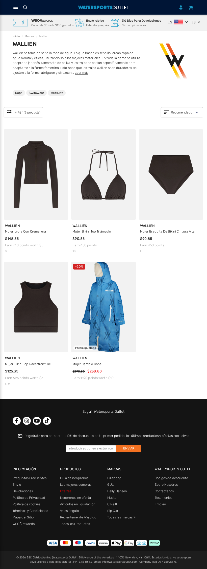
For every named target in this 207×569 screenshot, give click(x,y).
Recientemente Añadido (78, 517)
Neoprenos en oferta (75, 498)
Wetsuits (56, 93)
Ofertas (65, 491)
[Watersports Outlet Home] (103, 7)
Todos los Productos (75, 524)
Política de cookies (26, 504)
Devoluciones (23, 491)
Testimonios (163, 498)
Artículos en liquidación (77, 504)
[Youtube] (37, 421)
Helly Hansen (117, 491)
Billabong (114, 478)
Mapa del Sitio (23, 517)
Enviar (128, 448)
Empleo (160, 504)
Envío (17, 484)
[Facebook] (17, 421)
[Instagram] (27, 421)
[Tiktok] (47, 421)
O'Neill (112, 504)
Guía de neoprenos (74, 478)
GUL (110, 484)
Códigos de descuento (171, 478)
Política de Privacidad (29, 498)
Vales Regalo (69, 511)
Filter (23, 112)
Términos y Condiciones (30, 511)
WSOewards (24, 524)
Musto (112, 498)
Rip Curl (113, 511)
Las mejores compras (76, 484)
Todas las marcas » (121, 517)
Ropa (20, 93)
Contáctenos (164, 491)
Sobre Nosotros (166, 484)
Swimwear (36, 93)
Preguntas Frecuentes (29, 478)
